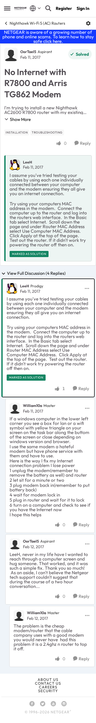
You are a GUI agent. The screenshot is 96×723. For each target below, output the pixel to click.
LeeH (27, 162)
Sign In (83, 8)
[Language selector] (35, 8)
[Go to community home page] (20, 8)
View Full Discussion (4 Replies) (36, 273)
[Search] (48, 8)
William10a (32, 405)
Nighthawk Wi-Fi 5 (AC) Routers (37, 23)
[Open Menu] (88, 23)
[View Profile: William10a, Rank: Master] (15, 408)
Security (48, 690)
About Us (48, 679)
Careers (48, 687)
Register (64, 8)
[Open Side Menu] (7, 8)
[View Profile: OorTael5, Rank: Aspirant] (11, 54)
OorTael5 (28, 52)
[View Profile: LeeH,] (15, 165)
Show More (20, 119)
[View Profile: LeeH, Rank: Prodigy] (12, 288)
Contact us (48, 683)
